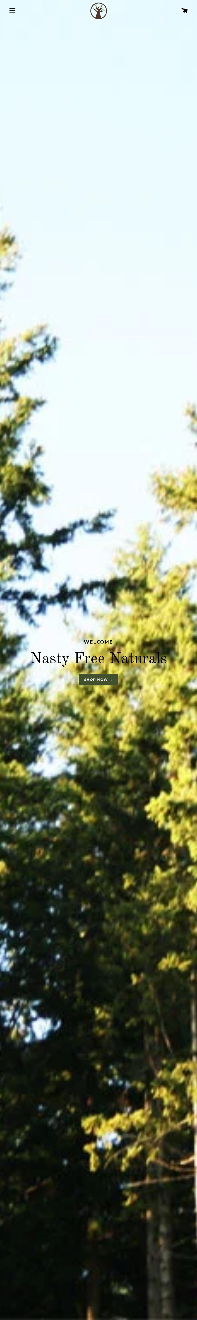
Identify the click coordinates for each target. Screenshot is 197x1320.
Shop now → (98, 679)
